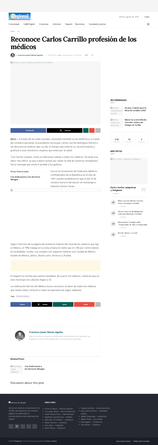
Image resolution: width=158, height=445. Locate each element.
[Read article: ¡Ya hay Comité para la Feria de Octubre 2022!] (116, 111)
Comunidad (14, 24)
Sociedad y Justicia (97, 24)
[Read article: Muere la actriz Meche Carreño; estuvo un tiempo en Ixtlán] (116, 122)
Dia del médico (23, 296)
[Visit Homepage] (20, 16)
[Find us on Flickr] (34, 426)
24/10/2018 (51, 55)
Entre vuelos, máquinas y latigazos (123, 189)
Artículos (57, 24)
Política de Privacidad (141, 441)
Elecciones (80, 24)
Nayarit (68, 24)
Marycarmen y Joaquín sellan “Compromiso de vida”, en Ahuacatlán (132, 223)
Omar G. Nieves (51, 441)
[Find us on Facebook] (11, 426)
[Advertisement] (79, 5)
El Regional (18, 441)
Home (12, 31)
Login (146, 17)
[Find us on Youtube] (28, 426)
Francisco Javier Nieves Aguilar (30, 55)
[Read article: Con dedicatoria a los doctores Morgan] (16, 369)
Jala (18, 31)
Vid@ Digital (29, 24)
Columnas (43, 24)
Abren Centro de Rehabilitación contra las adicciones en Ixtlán (130, 212)
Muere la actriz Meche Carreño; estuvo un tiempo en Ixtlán (136, 122)
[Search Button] (143, 24)
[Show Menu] (148, 24)
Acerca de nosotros (123, 441)
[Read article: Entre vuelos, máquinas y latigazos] (129, 171)
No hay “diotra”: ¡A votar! (128, 233)
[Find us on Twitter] (17, 426)
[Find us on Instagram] (22, 426)
